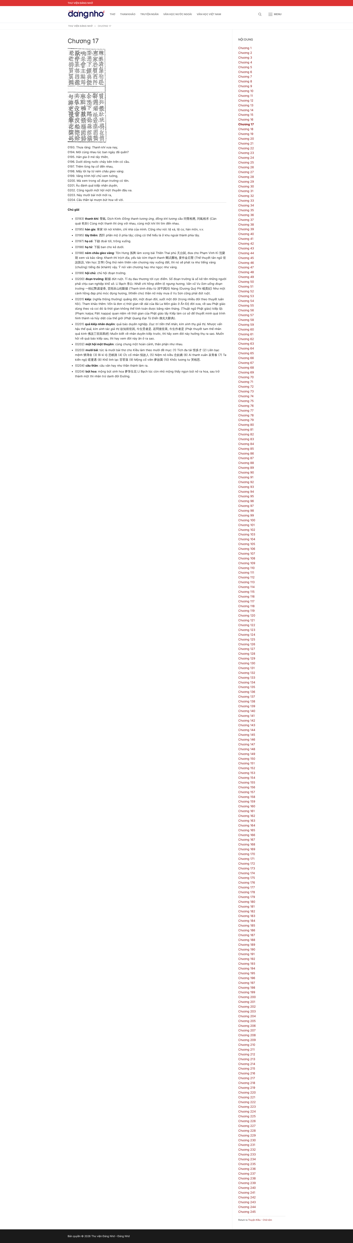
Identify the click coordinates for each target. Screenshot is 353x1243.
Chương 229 (247, 1135)
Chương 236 (247, 1169)
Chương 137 (246, 696)
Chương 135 (246, 687)
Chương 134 (246, 682)
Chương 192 (246, 959)
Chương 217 (246, 1078)
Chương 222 (247, 1102)
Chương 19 (245, 134)
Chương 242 (247, 1197)
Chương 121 (246, 620)
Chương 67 (246, 363)
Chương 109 (246, 563)
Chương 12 (245, 100)
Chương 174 (246, 873)
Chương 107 (246, 553)
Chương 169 (246, 849)
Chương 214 (246, 1064)
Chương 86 (246, 453)
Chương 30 (246, 186)
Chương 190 (246, 949)
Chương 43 (246, 248)
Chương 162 (246, 816)
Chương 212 (246, 1054)
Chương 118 (246, 606)
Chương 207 (247, 1030)
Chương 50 (246, 281)
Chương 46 (246, 262)
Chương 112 (246, 577)
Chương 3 (245, 57)
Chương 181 (246, 906)
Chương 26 (246, 167)
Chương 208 (247, 1035)
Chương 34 (246, 205)
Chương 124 (246, 634)
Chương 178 (246, 892)
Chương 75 (246, 401)
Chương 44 (246, 253)
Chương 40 (246, 234)
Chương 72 (246, 386)
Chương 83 (246, 439)
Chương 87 (246, 458)
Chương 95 (246, 496)
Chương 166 (246, 835)
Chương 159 (246, 801)
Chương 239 (247, 1183)
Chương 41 (245, 239)
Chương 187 (246, 935)
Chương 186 (246, 930)
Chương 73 (246, 391)
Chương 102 (246, 530)
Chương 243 (247, 1202)
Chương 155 (246, 782)
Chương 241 (246, 1192)
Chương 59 (246, 324)
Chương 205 (247, 1021)
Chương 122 (246, 625)
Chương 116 (246, 596)
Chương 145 (246, 735)
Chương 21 (245, 143)
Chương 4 (245, 62)
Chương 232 (247, 1149)
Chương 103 (246, 534)
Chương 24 (246, 157)
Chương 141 (246, 716)
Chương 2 (245, 53)
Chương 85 (246, 448)
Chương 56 (246, 310)
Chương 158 (246, 797)
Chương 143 (246, 725)
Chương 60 (246, 329)
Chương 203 (247, 1011)
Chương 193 (246, 963)
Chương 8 (245, 81)
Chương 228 (247, 1130)
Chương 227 (247, 1126)
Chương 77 (246, 410)
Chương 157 (246, 792)
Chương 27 (246, 172)
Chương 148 (246, 749)
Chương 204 (247, 1016)
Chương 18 (245, 129)
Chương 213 (246, 1059)
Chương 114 (246, 587)
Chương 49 (246, 277)
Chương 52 (246, 291)
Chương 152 (246, 768)
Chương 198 (246, 987)
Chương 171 (246, 859)
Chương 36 (246, 215)
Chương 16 (245, 119)
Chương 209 (247, 1040)
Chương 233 (247, 1154)
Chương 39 (246, 229)
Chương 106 (246, 549)
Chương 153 (246, 773)
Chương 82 (246, 434)
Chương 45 (246, 258)
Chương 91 (245, 477)
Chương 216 (246, 1073)
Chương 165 (246, 830)
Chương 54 (246, 301)
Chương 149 (246, 754)
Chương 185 (246, 925)
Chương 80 (246, 424)
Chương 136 (246, 692)
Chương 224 (247, 1111)
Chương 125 (246, 639)
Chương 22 (246, 148)
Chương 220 (247, 1092)
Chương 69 (246, 372)
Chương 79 (246, 420)
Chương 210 (246, 1045)
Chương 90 (246, 472)
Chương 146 (246, 739)
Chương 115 (246, 591)
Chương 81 (245, 429)
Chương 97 (246, 506)
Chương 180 (246, 901)
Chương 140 (246, 711)
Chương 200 (247, 997)
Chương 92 (246, 482)
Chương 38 (246, 224)
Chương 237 (247, 1173)
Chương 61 (245, 334)
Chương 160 (246, 806)
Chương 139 (246, 706)
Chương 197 (246, 983)
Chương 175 (246, 878)
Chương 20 (246, 138)
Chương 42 (246, 243)
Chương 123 (246, 630)
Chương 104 (246, 539)
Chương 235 (247, 1164)
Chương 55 (246, 305)
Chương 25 (246, 162)
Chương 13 (245, 105)
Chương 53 (246, 296)
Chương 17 (246, 124)
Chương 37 (246, 220)
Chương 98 (246, 510)
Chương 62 (246, 339)
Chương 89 (246, 467)
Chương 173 (246, 868)
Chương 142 (246, 720)
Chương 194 (246, 968)
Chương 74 (246, 396)
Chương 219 (246, 1087)
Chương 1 (245, 48)
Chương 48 (246, 272)
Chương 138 (246, 701)
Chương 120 (246, 615)
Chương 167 (246, 839)
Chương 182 (246, 911)
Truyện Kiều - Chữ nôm (260, 1219)
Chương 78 (246, 415)
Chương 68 (246, 367)
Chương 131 (246, 668)
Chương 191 (246, 954)
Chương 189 (246, 944)
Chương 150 (246, 758)
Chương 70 (246, 377)
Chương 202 (247, 1006)
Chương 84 (246, 444)
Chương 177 (246, 887)
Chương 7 (245, 76)
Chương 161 (246, 811)
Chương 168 (246, 844)
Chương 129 (246, 658)
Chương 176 (246, 882)
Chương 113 (246, 582)
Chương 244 (247, 1207)
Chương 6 (245, 72)
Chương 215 (246, 1068)
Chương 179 (246, 897)
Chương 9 (245, 86)
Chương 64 (246, 348)
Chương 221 (246, 1097)
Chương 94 (246, 491)
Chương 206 (247, 1026)
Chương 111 (246, 572)
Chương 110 (246, 568)
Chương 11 (245, 96)
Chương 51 (245, 286)
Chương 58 (246, 320)
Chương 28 (246, 177)
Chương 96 (246, 501)
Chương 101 (246, 525)
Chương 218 (246, 1083)
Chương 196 (246, 978)
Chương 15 (245, 114)
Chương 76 (246, 406)
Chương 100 (246, 520)
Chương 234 (247, 1159)
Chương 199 (246, 992)
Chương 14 (245, 110)
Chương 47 (246, 267)
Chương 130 (246, 663)
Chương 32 (246, 196)
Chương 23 (246, 153)
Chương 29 (246, 181)
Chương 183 (246, 916)
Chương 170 (246, 854)
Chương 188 (246, 940)
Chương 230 (247, 1140)
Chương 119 (246, 610)
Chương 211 (246, 1049)
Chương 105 (246, 544)
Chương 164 (246, 825)
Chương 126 (246, 644)
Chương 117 (246, 601)
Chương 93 (246, 487)
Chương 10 (245, 91)
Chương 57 (246, 315)
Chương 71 (245, 382)
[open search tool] (260, 14)
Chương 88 (246, 463)
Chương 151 (246, 763)
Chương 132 (246, 673)
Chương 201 (246, 1002)
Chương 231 (246, 1145)
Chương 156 (246, 787)
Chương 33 (246, 200)
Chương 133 (246, 677)
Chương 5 (245, 67)
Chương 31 (245, 191)
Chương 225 (247, 1116)
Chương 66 (246, 358)
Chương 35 (246, 210)
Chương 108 (246, 558)
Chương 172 (246, 863)
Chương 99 (246, 515)
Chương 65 (246, 353)
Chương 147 (246, 744)
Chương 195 (246, 973)
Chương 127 (246, 649)
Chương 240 (247, 1188)
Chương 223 (247, 1106)
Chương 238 (247, 1178)
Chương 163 (246, 820)
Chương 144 (246, 730)
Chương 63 (246, 343)
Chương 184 (246, 920)
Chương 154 (246, 777)
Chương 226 (247, 1121)
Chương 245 (247, 1212)
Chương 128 (246, 653)
